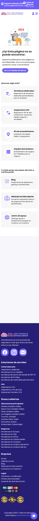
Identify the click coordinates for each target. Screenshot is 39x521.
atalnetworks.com (25, 515)
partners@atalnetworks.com (15, 6)
